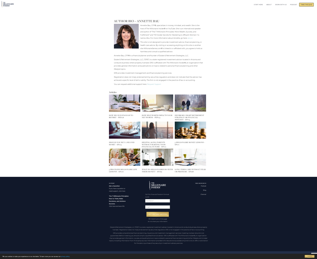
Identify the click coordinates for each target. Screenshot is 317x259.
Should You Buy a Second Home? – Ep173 (121, 143)
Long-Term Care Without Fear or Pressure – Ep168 (190, 170)
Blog (204, 190)
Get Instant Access (157, 214)
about (190, 38)
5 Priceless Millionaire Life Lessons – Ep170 (123, 170)
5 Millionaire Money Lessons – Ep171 (190, 143)
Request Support (154, 84)
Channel (203, 194)
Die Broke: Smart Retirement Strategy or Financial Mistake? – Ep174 (189, 117)
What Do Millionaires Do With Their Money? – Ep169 (157, 170)
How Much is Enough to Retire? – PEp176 (121, 116)
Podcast (203, 186)
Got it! (310, 256)
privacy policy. (65, 256)
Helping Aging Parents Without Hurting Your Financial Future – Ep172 (154, 144)
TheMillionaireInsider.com (10, 4)
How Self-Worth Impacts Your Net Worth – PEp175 (157, 116)
